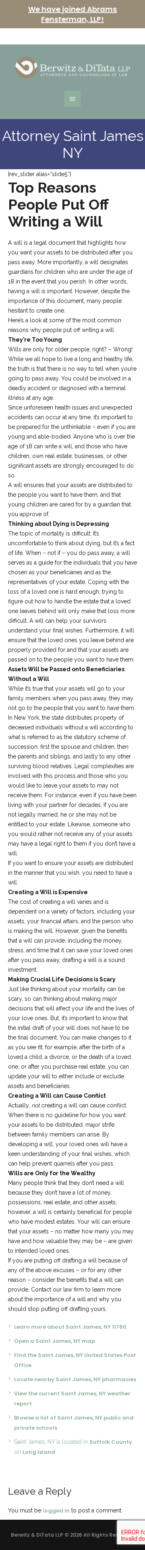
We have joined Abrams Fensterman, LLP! (72, 14)
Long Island (39, 1452)
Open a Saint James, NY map (54, 1341)
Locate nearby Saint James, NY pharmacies (75, 1379)
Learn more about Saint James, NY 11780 (70, 1327)
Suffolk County (110, 1442)
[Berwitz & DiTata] (72, 68)
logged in (56, 1510)
